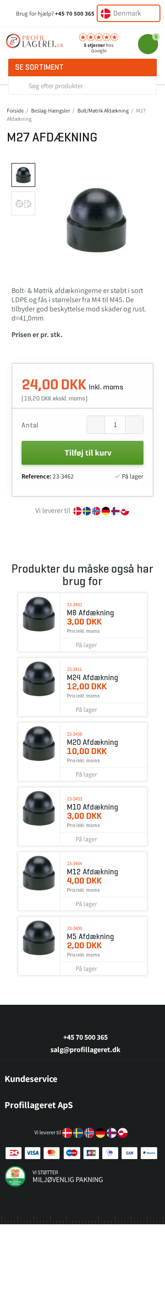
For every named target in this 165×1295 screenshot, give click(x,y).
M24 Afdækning (92, 677)
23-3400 (74, 928)
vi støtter (45, 1172)
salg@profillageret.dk (85, 1049)
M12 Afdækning (92, 871)
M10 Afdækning (92, 807)
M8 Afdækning (90, 612)
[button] (48, 220)
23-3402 (74, 604)
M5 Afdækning (90, 936)
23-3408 (74, 734)
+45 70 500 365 (74, 13)
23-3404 (74, 863)
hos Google (99, 48)
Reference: (36, 476)
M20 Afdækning (92, 742)
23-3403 (74, 798)
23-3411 (74, 669)
